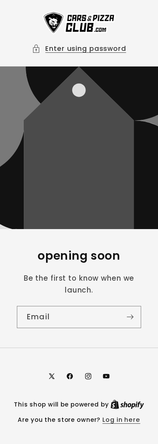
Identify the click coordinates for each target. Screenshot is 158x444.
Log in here (121, 420)
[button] (79, 48)
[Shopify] (127, 404)
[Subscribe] (130, 317)
